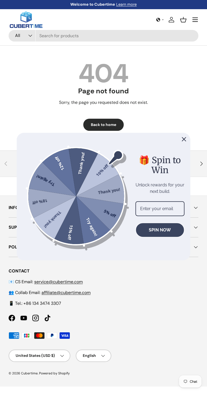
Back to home (103, 124)
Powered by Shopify (54, 373)
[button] (160, 19)
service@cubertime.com (58, 282)
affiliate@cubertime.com (66, 292)
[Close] (184, 139)
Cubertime (29, 373)
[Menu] (195, 20)
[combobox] (103, 36)
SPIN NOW (160, 230)
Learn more (126, 4)
